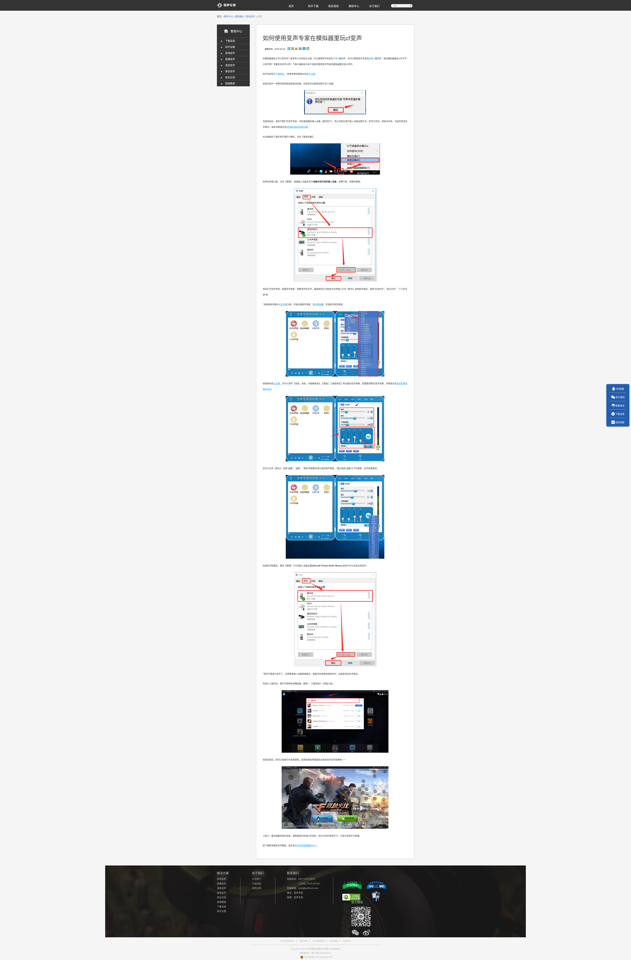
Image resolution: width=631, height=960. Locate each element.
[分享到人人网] (304, 48)
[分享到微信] (307, 48)
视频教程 (221, 901)
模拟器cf (239, 16)
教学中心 (228, 16)
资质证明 (256, 888)
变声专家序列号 (287, 941)
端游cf (372, 58)
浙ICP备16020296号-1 (321, 952)
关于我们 (374, 6)
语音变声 (221, 888)
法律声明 (347, 941)
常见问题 (303, 941)
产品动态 (256, 883)
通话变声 (221, 892)
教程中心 (354, 6)
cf (338, 58)
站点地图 (334, 941)
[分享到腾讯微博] (300, 48)
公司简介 (256, 878)
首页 (291, 6)
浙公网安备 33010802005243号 (318, 957)
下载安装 (221, 906)
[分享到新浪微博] (296, 48)
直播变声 (221, 883)
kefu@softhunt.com (308, 888)
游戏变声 (250, 16)
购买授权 (333, 6)
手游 (335, 58)
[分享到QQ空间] (292, 48)
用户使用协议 (318, 941)
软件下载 (313, 6)
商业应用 (221, 897)
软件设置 (221, 911)
